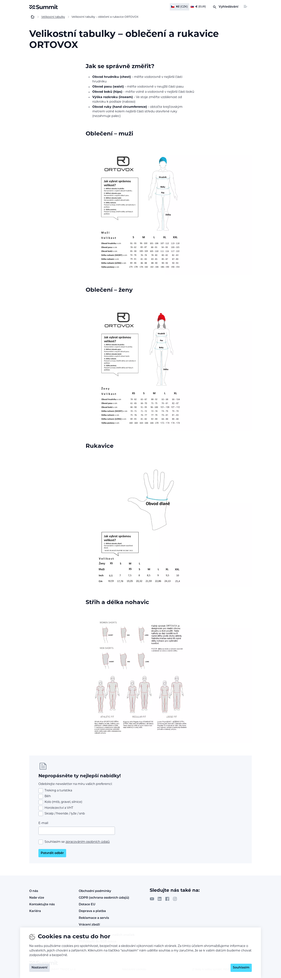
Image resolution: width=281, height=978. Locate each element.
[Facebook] (167, 899)
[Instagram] (175, 899)
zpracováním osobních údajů (88, 841)
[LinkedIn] (159, 899)
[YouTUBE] (152, 899)
